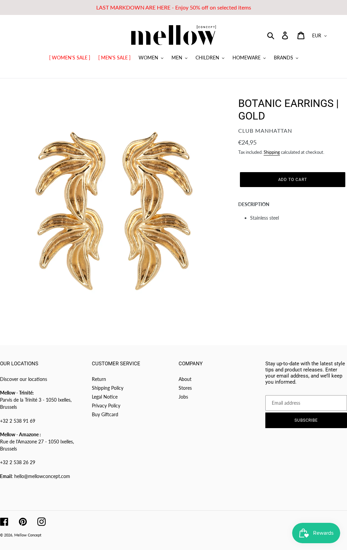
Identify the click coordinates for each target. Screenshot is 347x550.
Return (99, 379)
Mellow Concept (27, 535)
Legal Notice (105, 397)
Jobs (183, 397)
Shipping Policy (107, 388)
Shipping (272, 152)
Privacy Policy (106, 405)
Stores (185, 388)
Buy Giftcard (105, 414)
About (185, 379)
